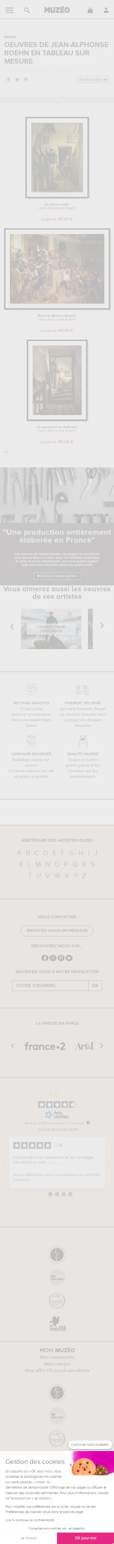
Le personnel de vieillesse (57, 429)
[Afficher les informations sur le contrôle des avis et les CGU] (88, 1122)
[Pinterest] (61, 960)
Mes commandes (57, 1357)
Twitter (17, 79)
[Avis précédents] (4, 1162)
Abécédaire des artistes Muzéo (57, 840)
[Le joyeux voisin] (57, 197)
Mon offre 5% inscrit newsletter (57, 1370)
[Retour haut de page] (6, 452)
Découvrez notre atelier (57, 576)
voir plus (54, 1162)
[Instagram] (53, 960)
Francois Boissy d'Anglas (57, 317)
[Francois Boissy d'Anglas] (57, 308)
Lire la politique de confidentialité (30, 1520)
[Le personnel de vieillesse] (57, 420)
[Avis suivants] (109, 1162)
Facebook (8, 79)
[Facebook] (45, 960)
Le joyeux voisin (57, 206)
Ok (95, 985)
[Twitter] (69, 960)
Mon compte (57, 1364)
